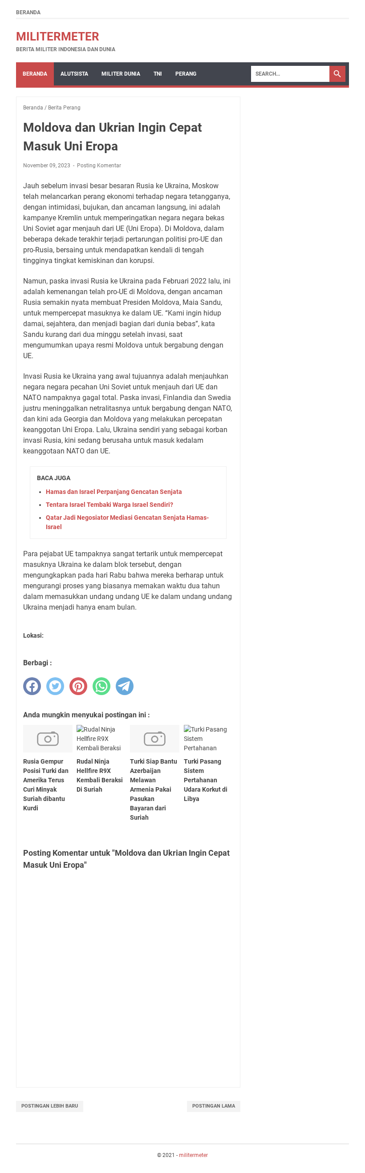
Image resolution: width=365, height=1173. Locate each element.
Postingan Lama (213, 1106)
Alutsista (74, 74)
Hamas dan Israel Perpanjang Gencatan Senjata (114, 491)
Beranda (28, 12)
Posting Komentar (99, 165)
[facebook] (32, 686)
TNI (158, 74)
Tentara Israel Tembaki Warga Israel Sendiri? (109, 504)
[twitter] (55, 686)
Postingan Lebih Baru (49, 1106)
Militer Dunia (120, 74)
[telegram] (125, 686)
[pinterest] (78, 686)
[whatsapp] (101, 686)
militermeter (57, 36)
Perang (185, 74)
